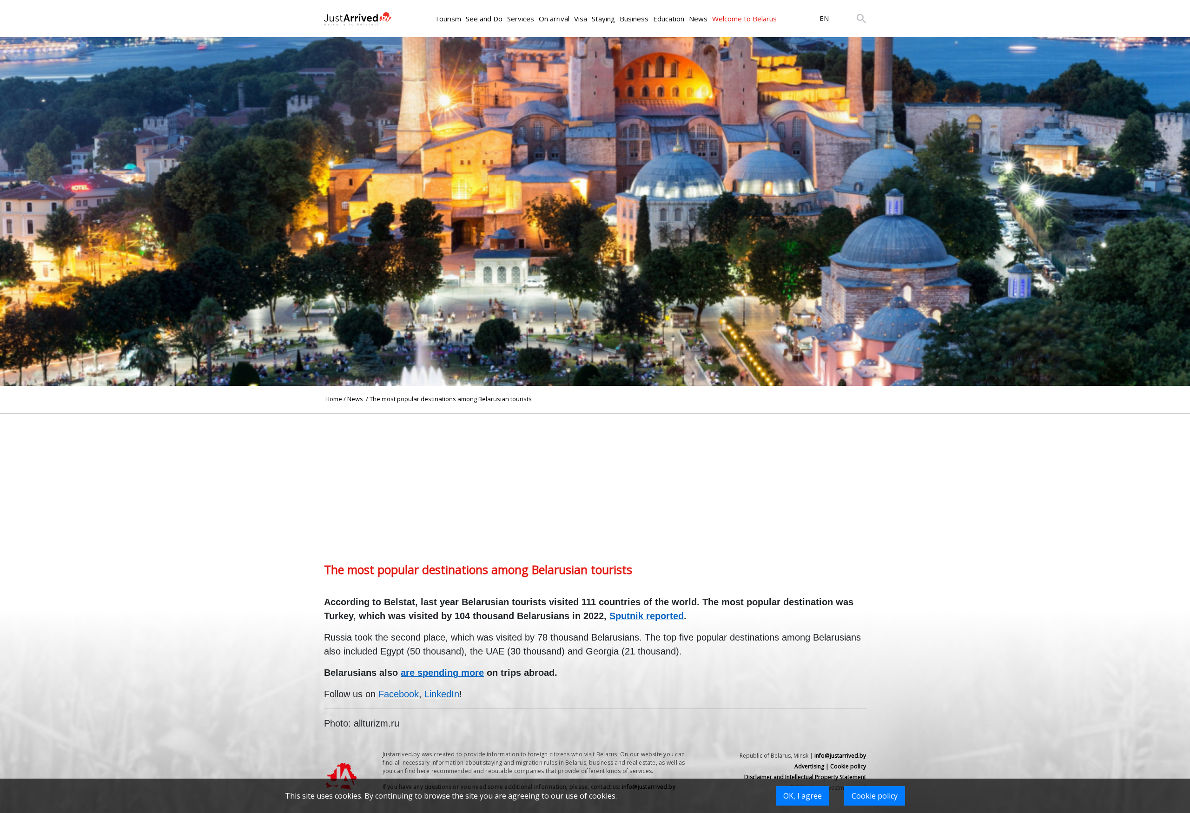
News (698, 18)
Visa (580, 18)
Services (520, 18)
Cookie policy (875, 796)
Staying (603, 18)
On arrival (554, 18)
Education (668, 18)
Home (334, 399)
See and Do (484, 18)
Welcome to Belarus (744, 18)
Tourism (448, 18)
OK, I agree (802, 796)
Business (634, 18)
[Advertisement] (595, 479)
